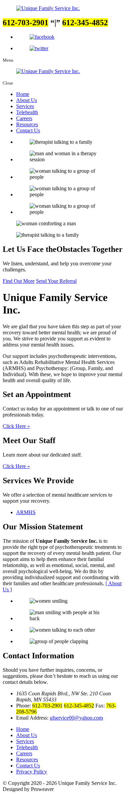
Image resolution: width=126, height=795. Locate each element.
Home (22, 94)
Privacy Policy (31, 771)
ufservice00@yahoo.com (76, 718)
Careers (24, 118)
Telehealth (27, 112)
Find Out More (19, 281)
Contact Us (28, 130)
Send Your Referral (56, 281)
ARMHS (26, 512)
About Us (26, 100)
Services (25, 106)
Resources (27, 124)
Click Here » (16, 426)
